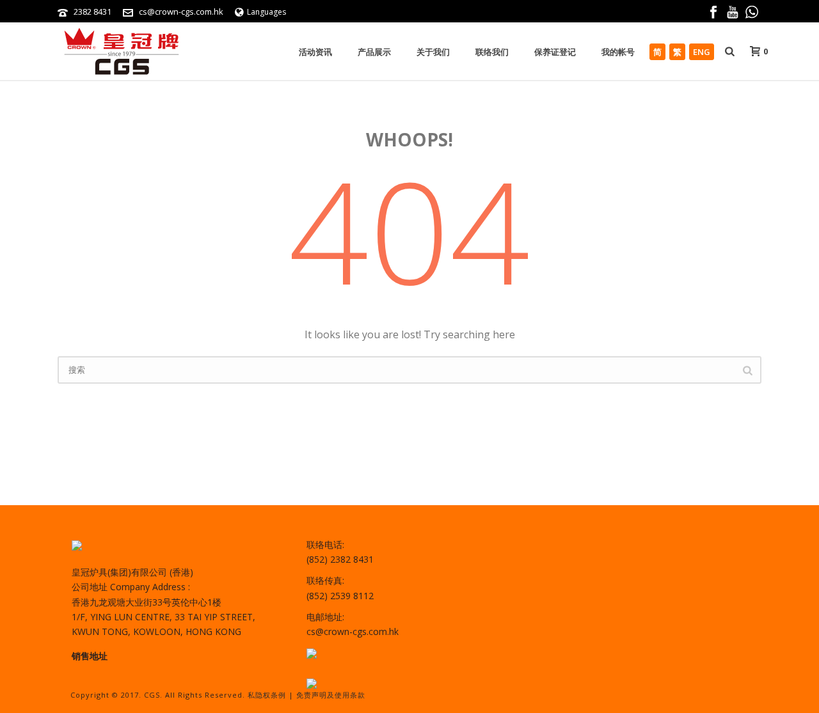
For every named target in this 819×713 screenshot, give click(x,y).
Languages (266, 11)
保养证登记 (555, 52)
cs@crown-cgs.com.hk (181, 11)
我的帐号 (618, 52)
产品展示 (374, 52)
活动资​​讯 (315, 52)
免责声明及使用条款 (330, 695)
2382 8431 (92, 11)
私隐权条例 (267, 695)
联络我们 (492, 52)
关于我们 (433, 52)
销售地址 (89, 656)
